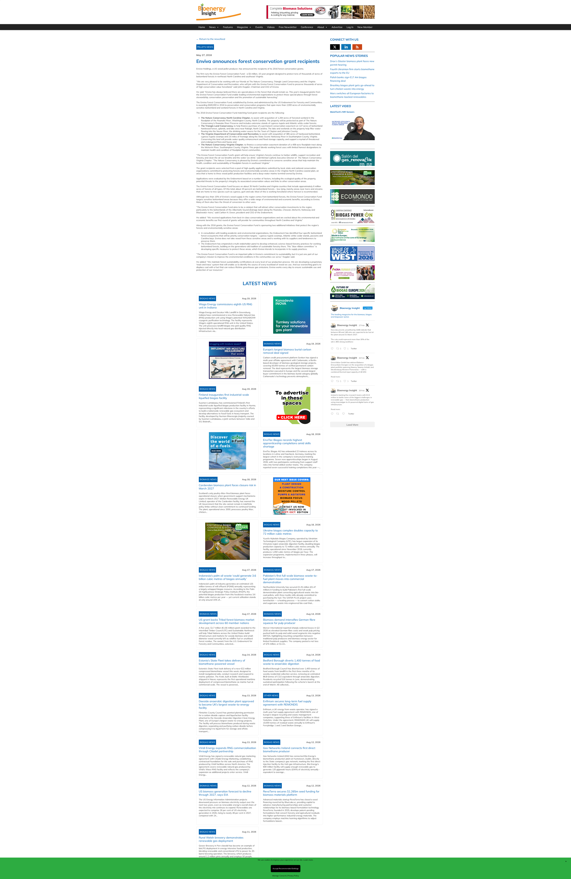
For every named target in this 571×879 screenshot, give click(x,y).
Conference (307, 27)
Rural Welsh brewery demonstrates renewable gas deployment (221, 839)
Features (228, 27)
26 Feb (361, 358)
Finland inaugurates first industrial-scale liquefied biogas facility (224, 396)
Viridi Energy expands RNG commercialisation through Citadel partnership (227, 749)
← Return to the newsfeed (210, 38)
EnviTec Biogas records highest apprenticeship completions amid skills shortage (287, 443)
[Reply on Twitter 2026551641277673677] (333, 414)
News (212, 27)
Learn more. (308, 860)
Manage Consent (279, 876)
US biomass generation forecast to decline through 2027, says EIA (225, 793)
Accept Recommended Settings (286, 868)
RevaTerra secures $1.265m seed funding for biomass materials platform (291, 793)
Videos (271, 27)
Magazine (242, 27)
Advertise (337, 27)
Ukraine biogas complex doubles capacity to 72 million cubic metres (290, 532)
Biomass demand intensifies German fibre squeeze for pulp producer (289, 621)
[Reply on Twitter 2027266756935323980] (333, 349)
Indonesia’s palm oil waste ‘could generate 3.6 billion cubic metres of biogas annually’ (227, 577)
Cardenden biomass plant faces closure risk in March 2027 (227, 486)
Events (259, 27)
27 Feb (361, 325)
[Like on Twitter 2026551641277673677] (344, 414)
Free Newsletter (288, 27)
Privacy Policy (293, 876)
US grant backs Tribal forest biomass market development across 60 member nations (226, 621)
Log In (350, 27)
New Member (364, 27)
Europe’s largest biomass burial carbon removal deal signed (287, 351)
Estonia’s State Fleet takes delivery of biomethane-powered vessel (222, 662)
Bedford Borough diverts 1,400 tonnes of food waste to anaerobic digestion (291, 662)
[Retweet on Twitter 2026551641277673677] (339, 414)
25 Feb (361, 390)
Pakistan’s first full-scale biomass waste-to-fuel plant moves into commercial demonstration (290, 579)
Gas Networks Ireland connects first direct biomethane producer (289, 749)
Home (202, 27)
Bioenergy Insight (347, 325)
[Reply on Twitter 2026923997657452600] (333, 381)
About (320, 27)
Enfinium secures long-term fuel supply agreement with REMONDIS (287, 703)
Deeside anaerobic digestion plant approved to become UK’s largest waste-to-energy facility (226, 705)
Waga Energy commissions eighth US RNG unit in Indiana (225, 306)
